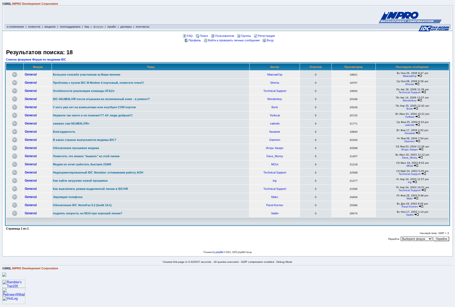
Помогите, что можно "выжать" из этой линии (86, 156)
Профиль (195, 40)
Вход (270, 40)
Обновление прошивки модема (76, 148)
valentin (275, 123)
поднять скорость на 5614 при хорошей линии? (87, 213)
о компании (15, 26)
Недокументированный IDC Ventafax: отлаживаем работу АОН (98, 172)
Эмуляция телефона (67, 197)
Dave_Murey (274, 156)
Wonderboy (274, 99)
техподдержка (70, 26)
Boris (274, 107)
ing (274, 180)
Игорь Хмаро (274, 148)
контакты (142, 26)
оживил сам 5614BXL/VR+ (71, 123)
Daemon (274, 139)
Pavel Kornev (274, 205)
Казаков (274, 131)
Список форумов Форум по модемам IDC (36, 59)
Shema (274, 82)
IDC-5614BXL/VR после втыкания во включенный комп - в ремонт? (101, 99)
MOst (274, 164)
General (31, 74)
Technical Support (274, 90)
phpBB (219, 252)
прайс (111, 26)
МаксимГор (274, 74)
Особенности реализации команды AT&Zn (84, 90)
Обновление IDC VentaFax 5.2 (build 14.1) (82, 205)
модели (50, 26)
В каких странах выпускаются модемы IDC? (84, 139)
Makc (274, 197)
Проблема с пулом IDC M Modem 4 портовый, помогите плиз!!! (98, 82)
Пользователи (224, 35)
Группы (246, 35)
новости (34, 26)
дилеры (126, 26)
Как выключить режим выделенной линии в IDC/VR (90, 188)
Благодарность (64, 131)
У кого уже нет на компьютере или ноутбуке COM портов (94, 107)
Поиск (204, 35)
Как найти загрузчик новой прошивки (80, 180)
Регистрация (266, 35)
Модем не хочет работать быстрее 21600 (82, 164)
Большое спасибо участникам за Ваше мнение (86, 74)
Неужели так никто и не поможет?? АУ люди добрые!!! (93, 115)
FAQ (190, 35)
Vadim (275, 213)
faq (87, 26)
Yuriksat (275, 115)
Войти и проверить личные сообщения (234, 40)
